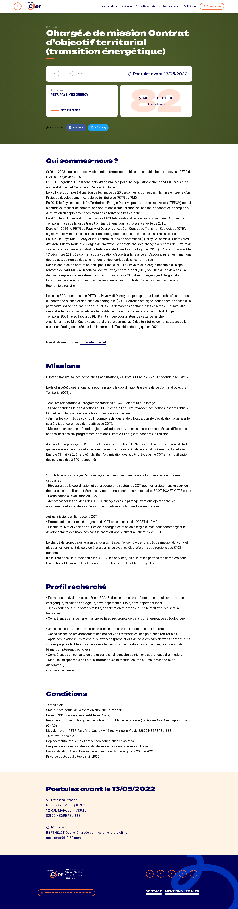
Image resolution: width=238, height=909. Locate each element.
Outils (156, 6)
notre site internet (93, 342)
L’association (108, 6)
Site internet (70, 110)
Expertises (142, 6)
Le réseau (126, 6)
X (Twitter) (100, 127)
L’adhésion (189, 6)
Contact (154, 891)
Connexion (214, 6)
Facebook (78, 127)
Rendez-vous (171, 6)
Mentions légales (182, 891)
